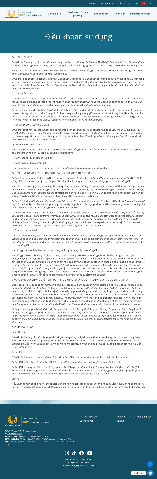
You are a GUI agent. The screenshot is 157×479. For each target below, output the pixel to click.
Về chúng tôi (54, 13)
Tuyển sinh (119, 13)
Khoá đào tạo (101, 13)
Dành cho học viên (140, 13)
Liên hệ (122, 3)
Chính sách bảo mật (86, 466)
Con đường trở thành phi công (78, 14)
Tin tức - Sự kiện (107, 3)
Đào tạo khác (86, 420)
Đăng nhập (133, 3)
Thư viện (92, 3)
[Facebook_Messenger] (150, 473)
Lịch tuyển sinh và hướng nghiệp (133, 416)
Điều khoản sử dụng (70, 466)
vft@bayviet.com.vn (58, 387)
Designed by (78, 462)
